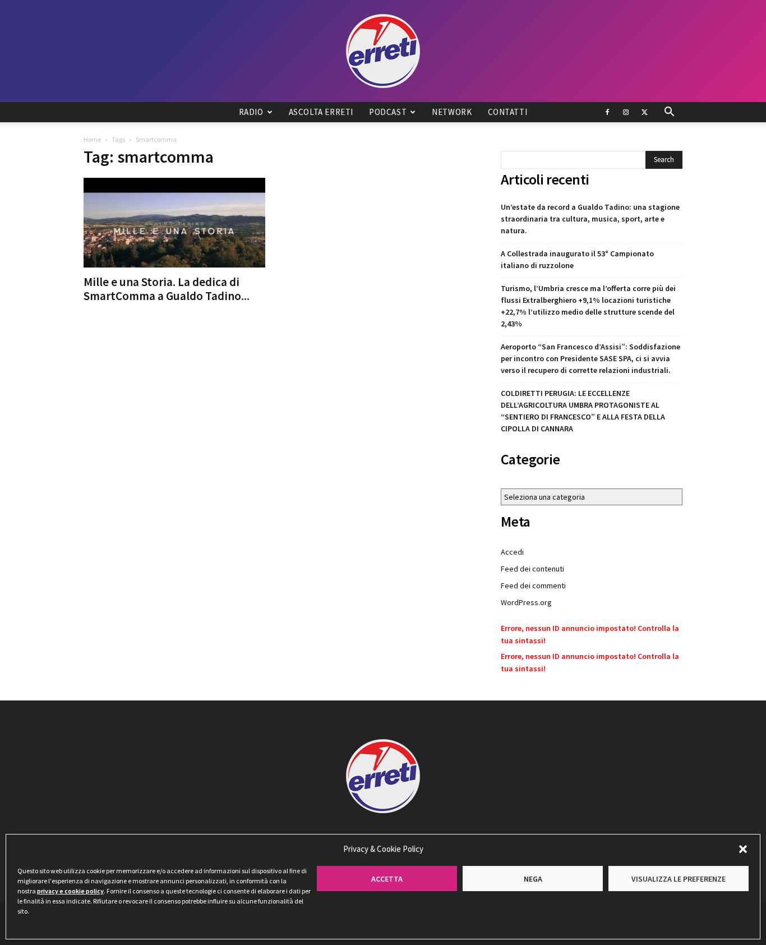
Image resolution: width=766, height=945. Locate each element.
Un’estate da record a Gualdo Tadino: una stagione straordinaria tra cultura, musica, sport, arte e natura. (590, 219)
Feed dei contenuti (532, 569)
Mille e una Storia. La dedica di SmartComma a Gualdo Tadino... (167, 288)
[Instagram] (625, 112)
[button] (743, 849)
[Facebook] (607, 112)
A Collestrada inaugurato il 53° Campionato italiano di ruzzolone (577, 259)
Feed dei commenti (533, 585)
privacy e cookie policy (70, 891)
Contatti (508, 112)
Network (452, 112)
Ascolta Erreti (321, 112)
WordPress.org (526, 602)
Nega (533, 879)
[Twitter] (644, 112)
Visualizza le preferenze (678, 879)
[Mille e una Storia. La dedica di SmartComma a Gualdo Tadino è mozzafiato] (174, 223)
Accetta (387, 879)
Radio (251, 112)
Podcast (388, 112)
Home (92, 139)
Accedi (512, 552)
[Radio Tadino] (383, 51)
